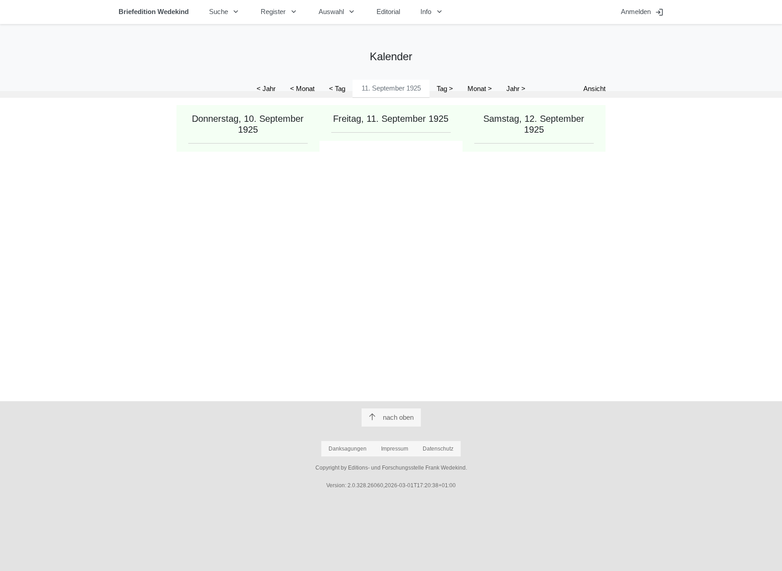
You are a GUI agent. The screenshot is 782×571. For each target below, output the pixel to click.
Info (432, 11)
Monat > (479, 88)
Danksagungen (348, 449)
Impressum (394, 449)
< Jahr (266, 88)
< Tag (337, 88)
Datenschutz (438, 449)
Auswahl (338, 11)
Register (279, 11)
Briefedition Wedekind (154, 11)
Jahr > (515, 88)
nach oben (398, 417)
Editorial (388, 11)
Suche (225, 11)
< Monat (302, 88)
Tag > (445, 88)
